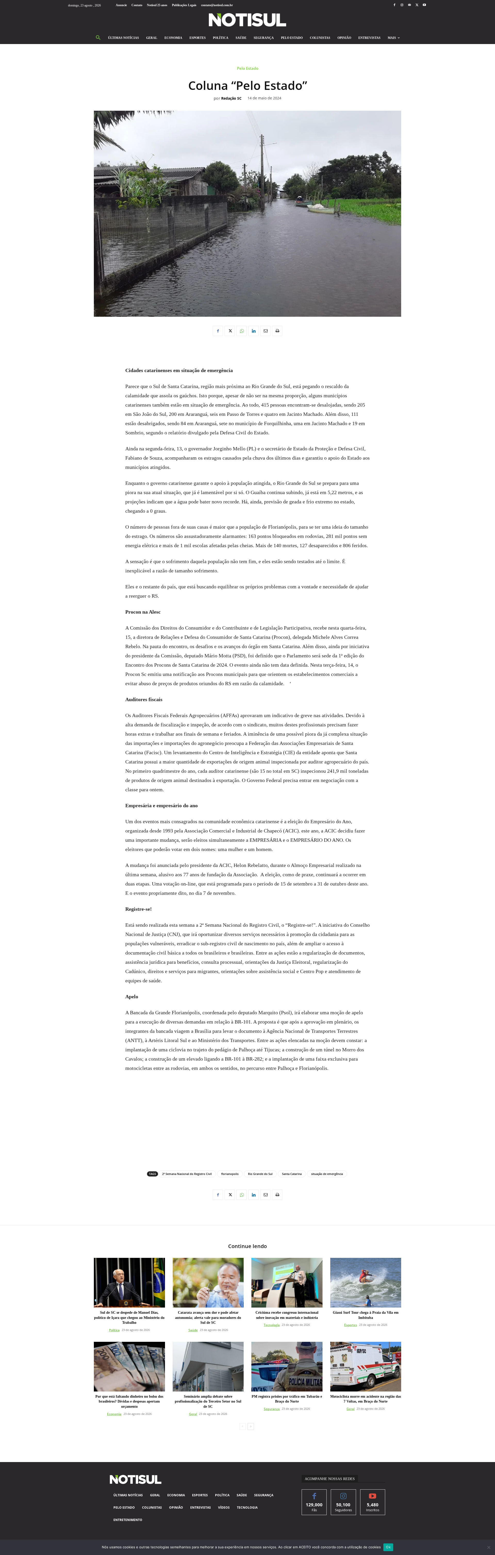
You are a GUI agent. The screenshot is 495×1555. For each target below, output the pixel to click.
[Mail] (409, 5)
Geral (193, 1414)
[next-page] (251, 1426)
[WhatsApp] (241, 331)
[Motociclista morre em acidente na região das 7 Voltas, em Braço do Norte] (365, 1366)
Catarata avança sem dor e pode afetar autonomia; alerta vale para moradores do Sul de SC (208, 1318)
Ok (388, 1547)
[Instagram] (401, 5)
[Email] (265, 331)
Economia (114, 1414)
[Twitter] (417, 5)
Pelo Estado (247, 68)
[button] (98, 38)
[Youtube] (424, 5)
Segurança (272, 1409)
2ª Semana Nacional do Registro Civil (187, 1174)
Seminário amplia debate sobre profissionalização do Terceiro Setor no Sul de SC (208, 1401)
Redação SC (231, 98)
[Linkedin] (253, 331)
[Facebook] (394, 5)
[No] (488, 1547)
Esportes (350, 1325)
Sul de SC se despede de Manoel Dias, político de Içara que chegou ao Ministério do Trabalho (129, 1318)
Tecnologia (272, 1325)
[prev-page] (242, 1426)
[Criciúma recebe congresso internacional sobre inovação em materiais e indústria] (287, 1283)
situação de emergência (327, 1174)
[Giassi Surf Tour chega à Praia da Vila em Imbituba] (365, 1283)
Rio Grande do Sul (260, 1174)
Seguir (344, 1493)
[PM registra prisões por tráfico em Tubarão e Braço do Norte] (287, 1366)
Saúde (193, 1330)
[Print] (277, 331)
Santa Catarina (292, 1174)
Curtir (314, 1493)
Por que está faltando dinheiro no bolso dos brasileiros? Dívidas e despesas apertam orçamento (129, 1401)
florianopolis (229, 1174)
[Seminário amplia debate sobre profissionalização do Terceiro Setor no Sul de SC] (208, 1366)
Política (114, 1330)
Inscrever (372, 1493)
